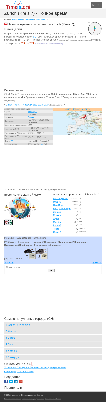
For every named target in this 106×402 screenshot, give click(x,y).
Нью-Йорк (58, 205)
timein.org (16, 395)
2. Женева (11, 331)
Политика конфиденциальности (33, 399)
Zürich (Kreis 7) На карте (77, 109)
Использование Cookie (53, 399)
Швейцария (29, 19)
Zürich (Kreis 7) (41, 19)
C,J (42, 144)
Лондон (57, 212)
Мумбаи (57, 222)
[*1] (34, 37)
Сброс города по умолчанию (19, 371)
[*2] (12, 141)
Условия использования (12, 399)
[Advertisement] (53, 68)
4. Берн (9, 344)
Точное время (17, 19)
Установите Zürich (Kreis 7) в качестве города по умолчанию (35, 367)
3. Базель (10, 338)
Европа (31, 117)
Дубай (56, 219)
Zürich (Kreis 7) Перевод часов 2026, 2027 (27, 105)
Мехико (57, 202)
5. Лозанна (11, 351)
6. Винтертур (12, 357)
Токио (56, 229)
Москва (57, 215)
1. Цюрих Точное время (18, 325)
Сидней (57, 232)
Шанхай (57, 225)
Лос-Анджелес (60, 198)
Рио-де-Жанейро (62, 208)
